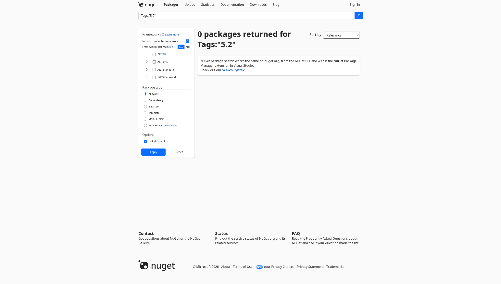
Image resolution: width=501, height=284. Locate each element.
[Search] (359, 15)
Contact (146, 233)
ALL (181, 47)
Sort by (315, 34)
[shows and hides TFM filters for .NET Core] (146, 62)
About (225, 266)
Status (221, 233)
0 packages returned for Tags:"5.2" (244, 39)
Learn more (172, 34)
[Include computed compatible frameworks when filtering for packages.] (187, 41)
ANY (188, 47)
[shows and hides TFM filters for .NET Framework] (146, 77)
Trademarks (335, 266)
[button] (163, 34)
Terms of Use (243, 266)
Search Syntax (233, 70)
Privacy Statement (310, 266)
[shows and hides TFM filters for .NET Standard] (146, 70)
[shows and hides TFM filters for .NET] (146, 54)
